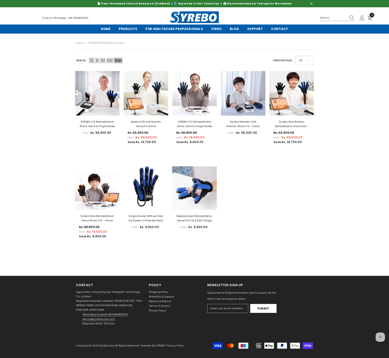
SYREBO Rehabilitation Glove (106, 43)
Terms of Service (159, 306)
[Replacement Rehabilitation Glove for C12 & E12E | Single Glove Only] (194, 187)
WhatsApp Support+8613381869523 (105, 314)
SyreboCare (107, 345)
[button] (91, 60)
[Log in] (362, 18)
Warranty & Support (161, 296)
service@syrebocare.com (98, 319)
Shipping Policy (159, 292)
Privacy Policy (157, 310)
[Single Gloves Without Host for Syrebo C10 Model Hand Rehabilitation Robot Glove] (146, 187)
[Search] (337, 18)
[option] (194, 3)
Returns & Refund (160, 301)
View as (81, 60)
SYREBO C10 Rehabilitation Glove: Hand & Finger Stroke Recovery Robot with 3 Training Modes (194, 124)
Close (311, 3)
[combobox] (333, 18)
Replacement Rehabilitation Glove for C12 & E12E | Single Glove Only (194, 218)
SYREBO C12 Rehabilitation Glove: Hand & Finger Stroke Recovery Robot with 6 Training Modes (97, 124)
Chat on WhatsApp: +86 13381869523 (65, 18)
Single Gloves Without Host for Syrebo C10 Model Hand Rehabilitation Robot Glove (146, 218)
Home (79, 43)
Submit (263, 308)
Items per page (282, 60)
